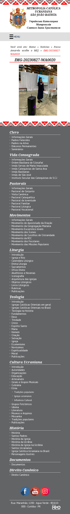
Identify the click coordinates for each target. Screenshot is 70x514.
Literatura (17, 410)
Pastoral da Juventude (24, 200)
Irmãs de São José (21, 174)
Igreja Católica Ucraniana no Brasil (30, 451)
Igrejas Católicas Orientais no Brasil (31, 307)
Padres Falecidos (21, 140)
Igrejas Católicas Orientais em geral (31, 304)
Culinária (16, 385)
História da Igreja (21, 438)
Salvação (17, 338)
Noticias (44, 47)
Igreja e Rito (18, 257)
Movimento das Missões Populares (30, 244)
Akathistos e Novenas (23, 273)
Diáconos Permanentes (24, 146)
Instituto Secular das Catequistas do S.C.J (34, 177)
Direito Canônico (20, 474)
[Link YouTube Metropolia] (35, 495)
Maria (15, 329)
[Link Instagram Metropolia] (45, 495)
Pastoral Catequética (23, 197)
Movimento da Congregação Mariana (31, 226)
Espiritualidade (20, 350)
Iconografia (18, 276)
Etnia (14, 388)
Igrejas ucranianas (23, 396)
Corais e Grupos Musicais (25, 382)
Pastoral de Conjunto (23, 191)
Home (32, 47)
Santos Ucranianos (22, 448)
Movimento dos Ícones (24, 232)
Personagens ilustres (23, 454)
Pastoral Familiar (21, 203)
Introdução (18, 254)
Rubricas (16, 288)
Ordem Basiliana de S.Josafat (27, 162)
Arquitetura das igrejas (24, 279)
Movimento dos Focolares (25, 241)
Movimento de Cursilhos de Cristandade (33, 235)
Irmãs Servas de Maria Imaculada (30, 165)
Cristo (15, 323)
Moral (15, 353)
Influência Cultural (23, 400)
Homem (16, 332)
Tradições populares (24, 392)
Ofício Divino (18, 269)
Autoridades (18, 369)
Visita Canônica (20, 194)
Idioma (15, 407)
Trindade (16, 319)
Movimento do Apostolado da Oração (32, 223)
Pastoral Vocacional (22, 209)
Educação (17, 376)
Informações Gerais (22, 137)
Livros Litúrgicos (20, 285)
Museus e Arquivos (22, 413)
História (16, 432)
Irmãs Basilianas (20, 171)
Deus (14, 316)
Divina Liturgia (19, 263)
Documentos (18, 464)
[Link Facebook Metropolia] (25, 495)
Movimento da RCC (22, 238)
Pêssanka (17, 416)
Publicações (18, 291)
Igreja (15, 341)
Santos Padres (19, 435)
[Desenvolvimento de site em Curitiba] (56, 508)
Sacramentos (19, 266)
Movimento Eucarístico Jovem (27, 229)
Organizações (19, 373)
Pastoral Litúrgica (21, 206)
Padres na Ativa (20, 143)
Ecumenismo (18, 344)
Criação (16, 335)
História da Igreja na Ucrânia (27, 445)
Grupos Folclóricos (22, 404)
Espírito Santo (19, 326)
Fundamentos (19, 313)
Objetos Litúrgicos (21, 282)
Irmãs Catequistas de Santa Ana (29, 168)
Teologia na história (22, 310)
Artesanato (18, 379)
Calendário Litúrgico (22, 260)
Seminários (17, 149)
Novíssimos (18, 347)
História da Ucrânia (22, 442)
